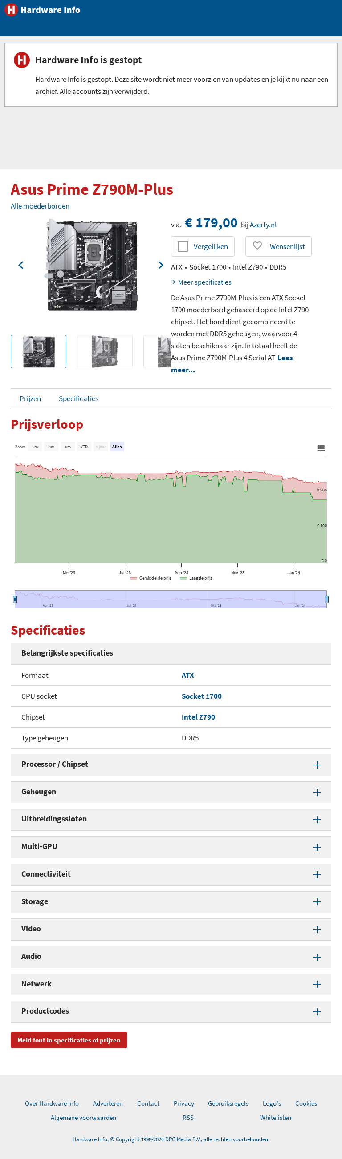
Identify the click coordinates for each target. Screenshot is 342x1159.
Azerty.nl (263, 224)
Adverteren (108, 1103)
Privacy (184, 1103)
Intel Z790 (198, 717)
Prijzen (30, 398)
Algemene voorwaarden (83, 1117)
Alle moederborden (40, 206)
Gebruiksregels (228, 1103)
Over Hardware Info (52, 1103)
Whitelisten (275, 1117)
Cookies (306, 1103)
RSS (188, 1117)
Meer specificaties (205, 282)
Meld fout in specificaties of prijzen (69, 1040)
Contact (148, 1103)
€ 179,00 (211, 222)
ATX (188, 675)
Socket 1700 (202, 696)
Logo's (272, 1103)
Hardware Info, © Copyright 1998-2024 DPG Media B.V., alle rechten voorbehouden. (171, 1139)
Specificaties (78, 398)
